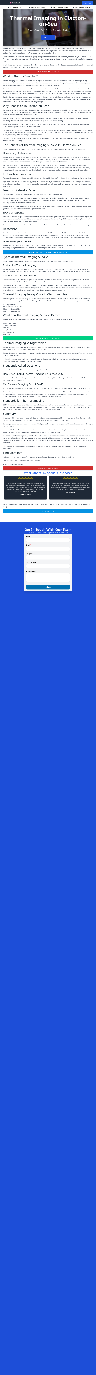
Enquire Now (48, 517)
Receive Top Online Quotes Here (48, 72)
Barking (21, 464)
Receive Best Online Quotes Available (48, 338)
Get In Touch (88, 3)
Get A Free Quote (48, 511)
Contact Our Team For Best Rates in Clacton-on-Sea (48, 252)
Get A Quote (48, 37)
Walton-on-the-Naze (10, 464)
